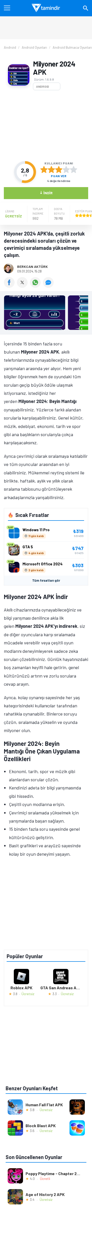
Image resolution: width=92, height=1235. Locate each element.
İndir (46, 192)
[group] (46, 314)
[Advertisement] (46, 126)
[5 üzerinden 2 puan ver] (51, 169)
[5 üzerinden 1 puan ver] (44, 169)
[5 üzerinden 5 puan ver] (73, 169)
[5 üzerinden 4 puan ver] (66, 169)
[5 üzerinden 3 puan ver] (58, 169)
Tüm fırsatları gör (46, 580)
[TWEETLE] (23, 286)
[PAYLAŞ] (10, 286)
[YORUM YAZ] (49, 286)
